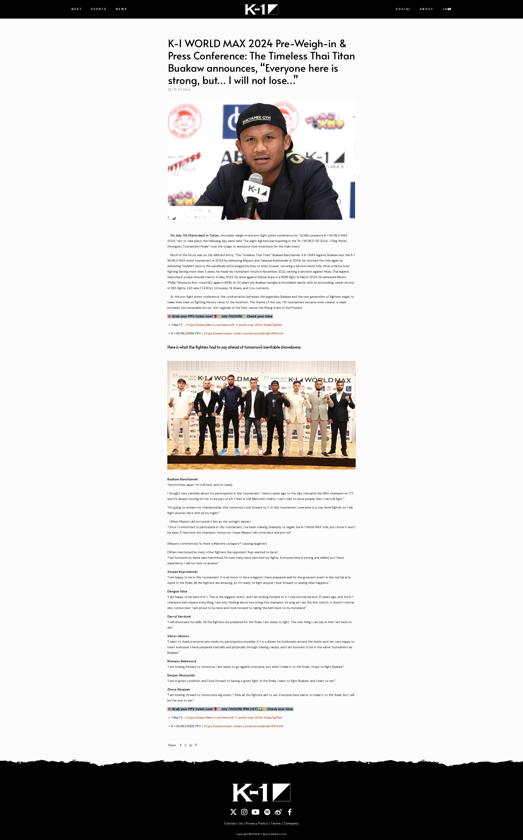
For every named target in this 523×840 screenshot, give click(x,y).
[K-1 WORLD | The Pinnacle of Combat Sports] (261, 9)
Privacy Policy (257, 823)
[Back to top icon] (495, 831)
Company (291, 823)
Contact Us (233, 823)
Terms (276, 823)
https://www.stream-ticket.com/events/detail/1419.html (243, 333)
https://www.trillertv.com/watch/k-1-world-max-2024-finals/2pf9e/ (234, 325)
